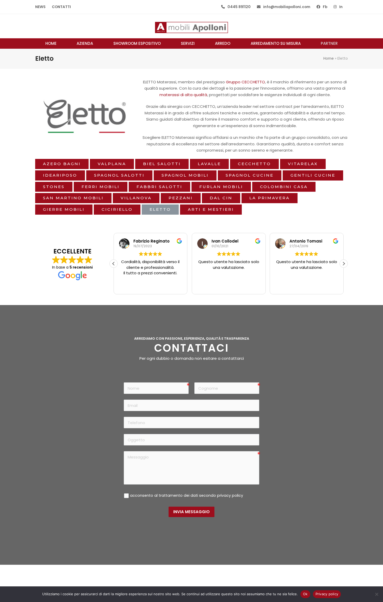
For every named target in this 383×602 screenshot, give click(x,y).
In (341, 6)
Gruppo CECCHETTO (245, 82)
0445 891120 (239, 6)
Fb (325, 6)
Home (328, 58)
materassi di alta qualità (183, 94)
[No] (376, 594)
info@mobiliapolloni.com (286, 6)
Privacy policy (327, 594)
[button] (344, 264)
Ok (305, 594)
